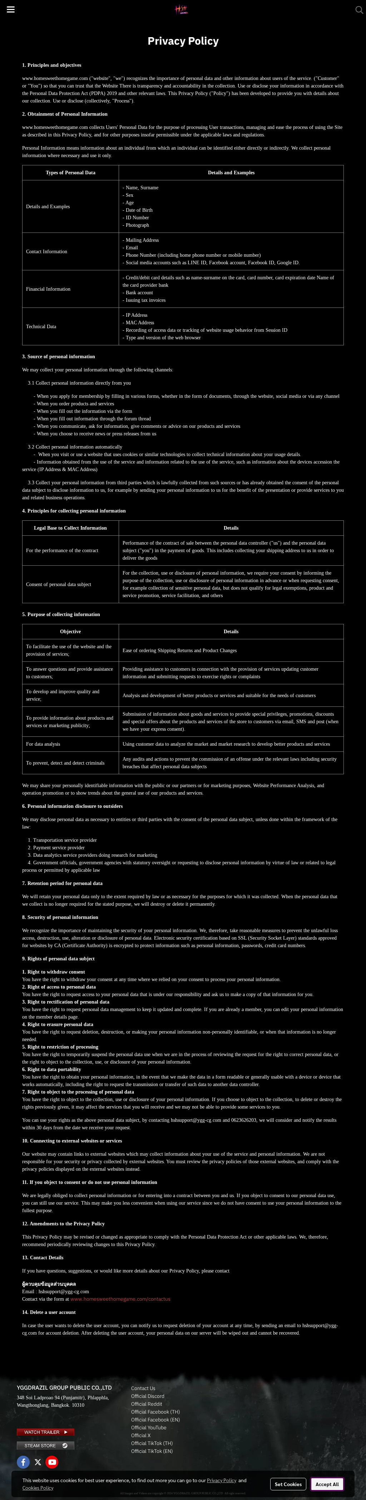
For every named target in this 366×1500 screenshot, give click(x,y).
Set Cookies (288, 1484)
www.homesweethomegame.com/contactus (120, 1299)
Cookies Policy (38, 1487)
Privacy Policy (221, 1480)
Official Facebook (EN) (155, 1419)
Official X (140, 1435)
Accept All (327, 1484)
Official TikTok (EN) (152, 1451)
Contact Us (143, 1388)
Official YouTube (149, 1427)
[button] (357, 10)
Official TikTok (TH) (152, 1443)
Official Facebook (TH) (155, 1412)
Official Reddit (146, 1404)
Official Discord (147, 1396)
